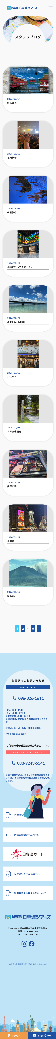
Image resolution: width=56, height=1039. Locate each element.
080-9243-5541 (31, 763)
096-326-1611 (31, 698)
